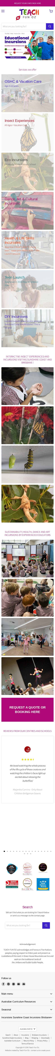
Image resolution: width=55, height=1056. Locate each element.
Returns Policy (29, 1040)
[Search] (50, 26)
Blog (26, 1038)
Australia (26, 1029)
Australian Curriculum (12, 1040)
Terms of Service (27, 1043)
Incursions (25, 1035)
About (16, 1035)
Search (8, 1035)
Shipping (34, 1038)
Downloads (45, 1038)
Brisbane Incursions (39, 1035)
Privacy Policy (42, 1040)
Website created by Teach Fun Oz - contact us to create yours (27, 1050)
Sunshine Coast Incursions (12, 1038)
